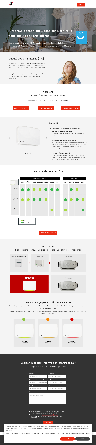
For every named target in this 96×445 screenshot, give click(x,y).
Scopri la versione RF (46, 108)
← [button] (9, 138)
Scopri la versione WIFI (21, 108)
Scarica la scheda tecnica (48, 232)
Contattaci (81, 4)
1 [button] (25, 153)
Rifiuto (82, 438)
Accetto (67, 438)
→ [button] (46, 138)
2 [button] (28, 153)
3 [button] (30, 153)
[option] (28, 136)
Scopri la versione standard (71, 108)
